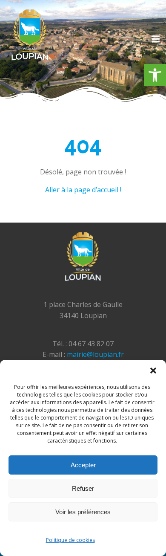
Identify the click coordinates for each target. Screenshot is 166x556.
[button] (155, 75)
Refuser (83, 488)
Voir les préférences (83, 511)
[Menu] (154, 39)
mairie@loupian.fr (95, 354)
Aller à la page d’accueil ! (83, 189)
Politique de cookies (70, 540)
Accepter (83, 465)
